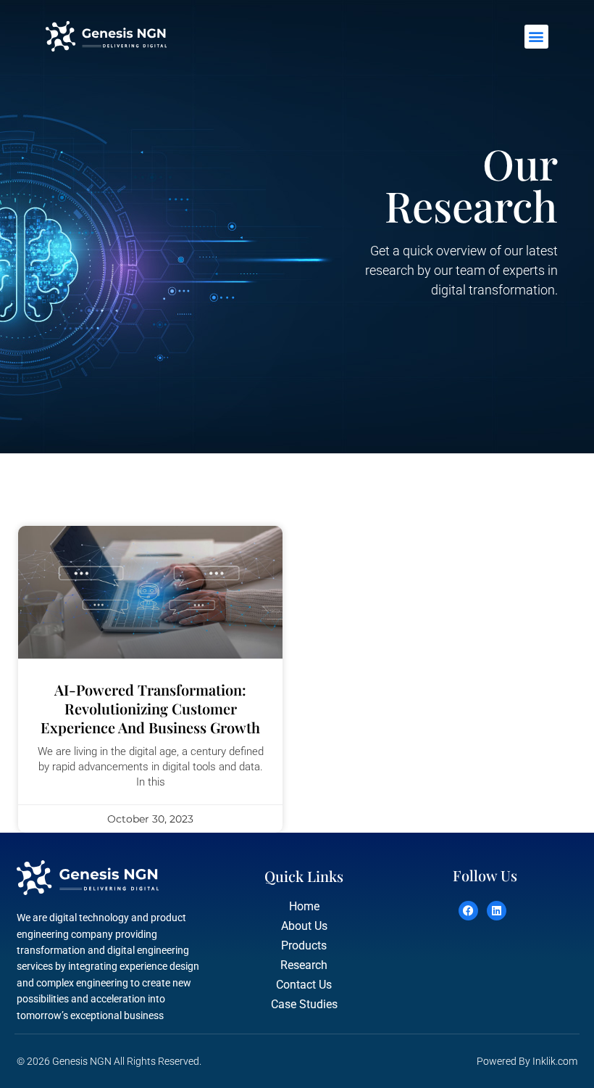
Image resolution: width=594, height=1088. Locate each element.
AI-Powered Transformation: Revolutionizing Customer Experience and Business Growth (150, 708)
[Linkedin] (496, 910)
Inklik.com (554, 1061)
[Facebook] (468, 910)
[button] (536, 37)
